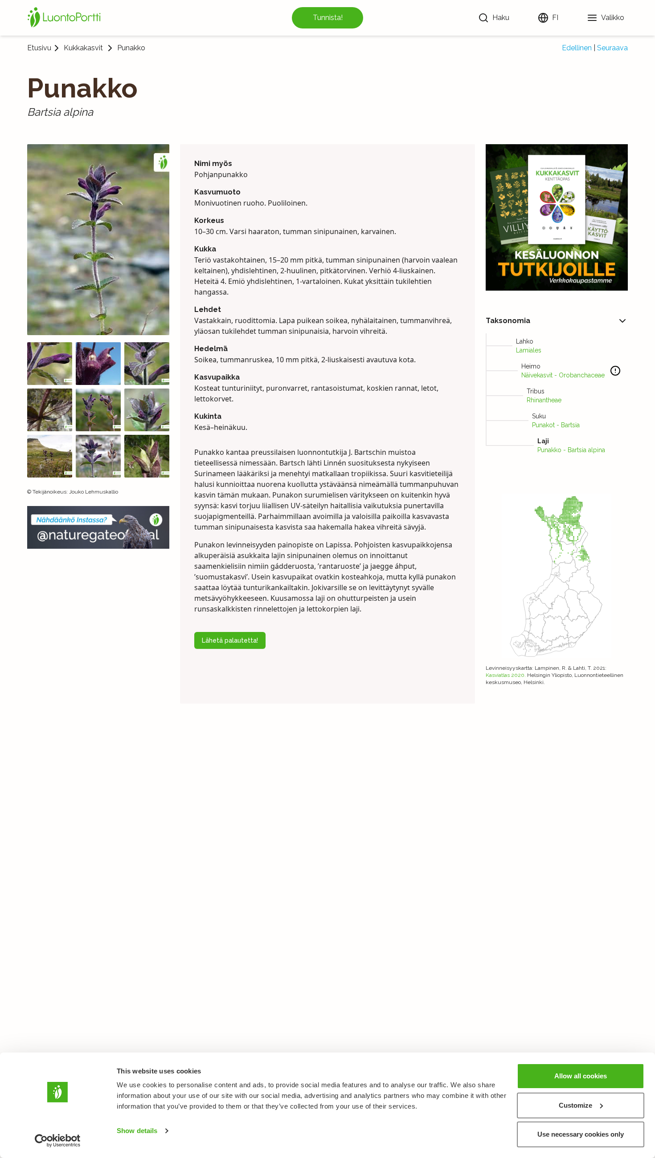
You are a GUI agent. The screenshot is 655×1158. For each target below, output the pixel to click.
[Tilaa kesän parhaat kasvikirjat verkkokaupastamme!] (557, 217)
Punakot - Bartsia (556, 425)
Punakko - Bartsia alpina (571, 449)
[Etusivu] (65, 17)
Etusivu (39, 48)
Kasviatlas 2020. (506, 675)
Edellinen (577, 48)
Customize (575, 1105)
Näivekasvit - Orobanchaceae (563, 375)
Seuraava (612, 48)
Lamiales (528, 350)
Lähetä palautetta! (230, 640)
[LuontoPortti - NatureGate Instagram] (98, 527)
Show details (137, 1130)
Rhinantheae (544, 400)
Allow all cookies (580, 1076)
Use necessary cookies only (580, 1134)
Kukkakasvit (83, 48)
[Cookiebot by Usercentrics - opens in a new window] (58, 1140)
